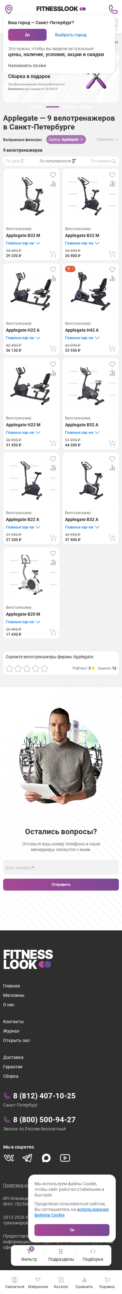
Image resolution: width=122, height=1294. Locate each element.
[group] (35, 107)
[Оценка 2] (18, 668)
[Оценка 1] (9, 668)
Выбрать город (71, 34)
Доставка (13, 1057)
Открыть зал (16, 1040)
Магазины (13, 995)
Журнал (11, 1031)
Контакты (13, 1021)
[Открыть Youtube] (65, 1158)
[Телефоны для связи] (113, 9)
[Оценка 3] (27, 668)
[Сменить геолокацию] (8, 9)
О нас (8, 1004)
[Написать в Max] (46, 1158)
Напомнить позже (27, 65)
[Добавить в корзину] (53, 254)
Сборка (10, 1076)
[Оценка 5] (44, 668)
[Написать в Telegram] (27, 1158)
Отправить (61, 884)
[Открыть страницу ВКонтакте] (8, 1158)
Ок (72, 1230)
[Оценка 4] (35, 668)
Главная (11, 985)
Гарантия (13, 1066)
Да (27, 35)
